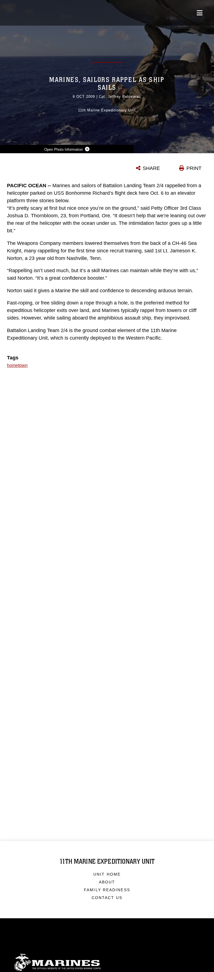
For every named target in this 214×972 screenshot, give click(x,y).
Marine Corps (107, 962)
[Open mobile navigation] (199, 13)
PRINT (193, 168)
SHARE (151, 168)
